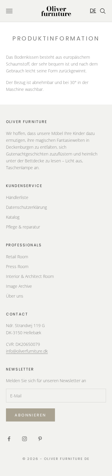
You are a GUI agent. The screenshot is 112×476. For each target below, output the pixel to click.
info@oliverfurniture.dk (27, 351)
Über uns (14, 296)
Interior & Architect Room (30, 276)
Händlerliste (17, 197)
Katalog (12, 217)
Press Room (17, 266)
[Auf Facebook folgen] (9, 439)
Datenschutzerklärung (26, 207)
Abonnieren (30, 415)
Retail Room (17, 256)
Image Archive (19, 286)
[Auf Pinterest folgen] (40, 439)
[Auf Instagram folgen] (24, 439)
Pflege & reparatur (23, 227)
